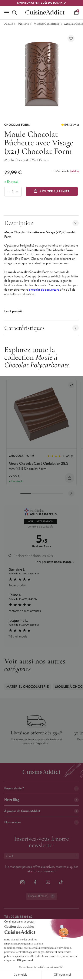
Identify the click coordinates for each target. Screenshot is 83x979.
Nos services (12, 822)
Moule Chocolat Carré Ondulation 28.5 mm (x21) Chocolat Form (38, 466)
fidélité (74, 171)
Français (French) (38, 896)
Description (19, 223)
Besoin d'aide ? (14, 788)
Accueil (8, 24)
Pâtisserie (23, 24)
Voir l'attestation (40, 521)
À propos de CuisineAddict (22, 811)
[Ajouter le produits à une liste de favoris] (71, 385)
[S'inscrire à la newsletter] (77, 856)
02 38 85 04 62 (21, 916)
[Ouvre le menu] (6, 12)
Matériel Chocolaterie (46, 24)
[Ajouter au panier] (69, 478)
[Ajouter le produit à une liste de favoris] (70, 38)
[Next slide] (71, 493)
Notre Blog (11, 799)
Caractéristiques (24, 328)
